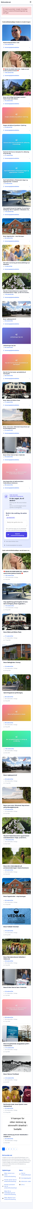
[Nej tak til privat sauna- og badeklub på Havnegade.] (16, 367)
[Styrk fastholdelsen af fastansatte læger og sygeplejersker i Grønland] (16, 175)
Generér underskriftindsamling (17, 534)
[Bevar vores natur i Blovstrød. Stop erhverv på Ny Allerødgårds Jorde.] (16, 422)
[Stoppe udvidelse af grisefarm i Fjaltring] (16, 119)
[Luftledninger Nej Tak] (16, 340)
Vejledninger (6, 1170)
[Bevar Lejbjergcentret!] (16, 313)
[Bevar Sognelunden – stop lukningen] (16, 230)
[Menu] (30, 2)
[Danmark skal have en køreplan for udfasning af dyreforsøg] (16, 147)
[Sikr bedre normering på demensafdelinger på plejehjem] (16, 258)
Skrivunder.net (6, 2)
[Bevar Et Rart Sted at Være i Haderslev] (16, 449)
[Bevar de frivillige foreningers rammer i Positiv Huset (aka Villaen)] (16, 92)
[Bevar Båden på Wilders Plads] (16, 394)
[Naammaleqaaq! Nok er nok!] (16, 37)
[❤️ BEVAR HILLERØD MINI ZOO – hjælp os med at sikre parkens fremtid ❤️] (16, 64)
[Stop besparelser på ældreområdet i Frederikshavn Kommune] (16, 476)
